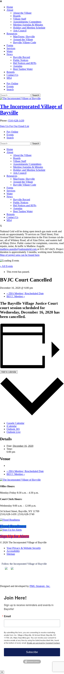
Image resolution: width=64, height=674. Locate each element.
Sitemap (11, 554)
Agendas (17, 66)
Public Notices (20, 60)
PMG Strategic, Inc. (40, 586)
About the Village (22, 12)
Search (10, 89)
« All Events (6, 266)
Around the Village (23, 39)
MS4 (9, 77)
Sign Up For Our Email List (14, 126)
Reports (11, 72)
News (10, 54)
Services (11, 48)
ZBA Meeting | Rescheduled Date (25, 293)
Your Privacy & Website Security (24, 548)
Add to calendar (8, 372)
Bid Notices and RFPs (24, 63)
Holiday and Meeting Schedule (29, 27)
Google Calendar (15, 423)
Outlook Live (14, 432)
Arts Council (19, 30)
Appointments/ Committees (27, 21)
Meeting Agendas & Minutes (28, 24)
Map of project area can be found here (19, 255)
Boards (17, 15)
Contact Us (12, 75)
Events (10, 86)
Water (10, 51)
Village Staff (19, 18)
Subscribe (32, 652)
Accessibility (13, 551)
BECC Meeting (16, 296)
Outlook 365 (13, 429)
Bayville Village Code (24, 42)
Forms (10, 45)
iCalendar (12, 426)
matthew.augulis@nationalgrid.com (18, 249)
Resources (12, 33)
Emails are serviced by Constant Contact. (43, 642)
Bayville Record (21, 57)
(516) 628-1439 (16, 120)
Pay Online (12, 83)
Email (7, 616)
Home (10, 7)
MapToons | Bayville (24, 36)
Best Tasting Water (23, 69)
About (10, 10)
